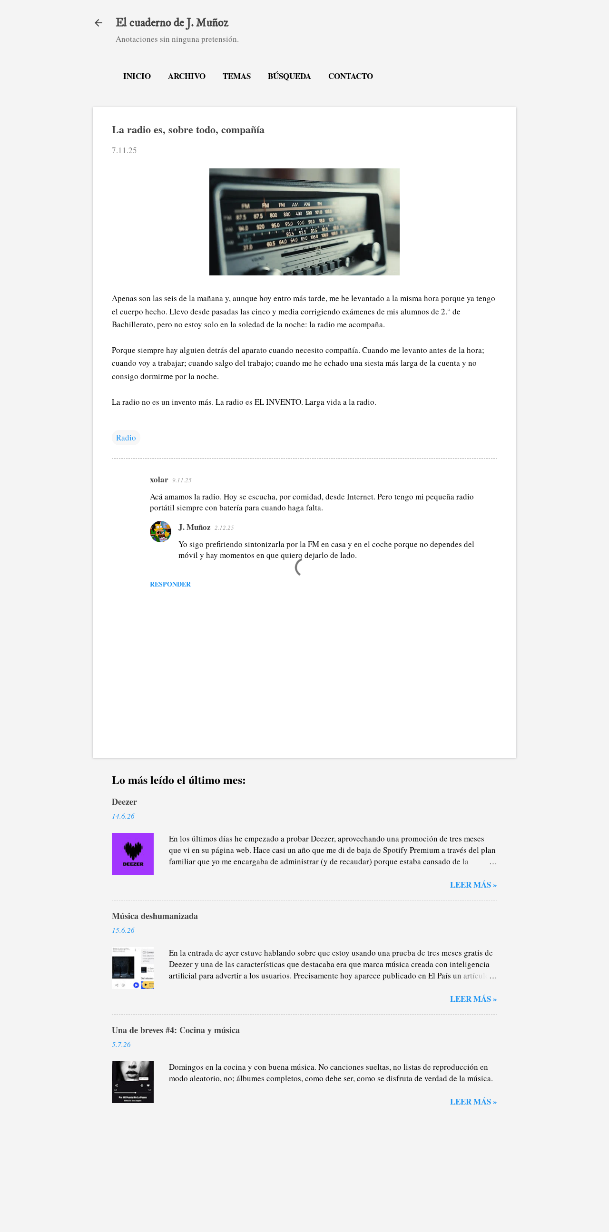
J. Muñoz (194, 527)
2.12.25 (224, 527)
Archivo (187, 76)
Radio (126, 437)
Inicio (137, 76)
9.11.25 (182, 480)
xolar (159, 479)
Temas (237, 76)
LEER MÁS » (473, 884)
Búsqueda (289, 76)
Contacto (350, 76)
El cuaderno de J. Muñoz (172, 23)
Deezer (124, 801)
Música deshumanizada (155, 915)
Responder (170, 584)
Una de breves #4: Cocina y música (176, 1030)
